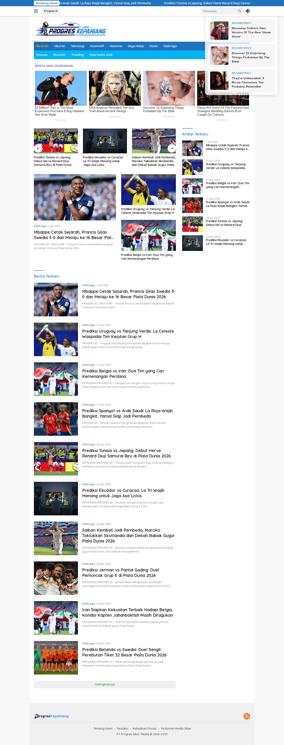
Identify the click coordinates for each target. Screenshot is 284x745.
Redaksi (122, 728)
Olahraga (170, 46)
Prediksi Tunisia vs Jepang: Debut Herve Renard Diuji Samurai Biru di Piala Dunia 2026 (197, 3)
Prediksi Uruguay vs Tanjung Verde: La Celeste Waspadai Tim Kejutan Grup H (148, 211)
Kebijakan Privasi (145, 728)
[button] (240, 11)
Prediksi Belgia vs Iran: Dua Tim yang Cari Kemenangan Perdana (147, 256)
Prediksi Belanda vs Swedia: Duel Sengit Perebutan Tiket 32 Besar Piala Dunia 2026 (124, 652)
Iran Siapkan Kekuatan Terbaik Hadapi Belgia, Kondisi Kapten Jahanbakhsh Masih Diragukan (127, 612)
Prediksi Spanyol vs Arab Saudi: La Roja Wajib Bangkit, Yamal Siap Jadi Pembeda (64, 3)
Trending (77, 55)
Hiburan (59, 46)
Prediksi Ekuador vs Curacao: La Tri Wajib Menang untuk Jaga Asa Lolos (103, 161)
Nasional (116, 46)
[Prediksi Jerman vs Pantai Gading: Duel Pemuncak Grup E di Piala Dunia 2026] (56, 578)
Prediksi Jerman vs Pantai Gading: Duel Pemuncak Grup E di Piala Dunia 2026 (120, 572)
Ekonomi (59, 55)
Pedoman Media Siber (176, 728)
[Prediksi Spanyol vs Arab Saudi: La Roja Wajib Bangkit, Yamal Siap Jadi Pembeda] (56, 419)
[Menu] (37, 11)
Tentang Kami (102, 728)
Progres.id (50, 11)
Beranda (42, 46)
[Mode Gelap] (248, 11)
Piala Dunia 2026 (100, 55)
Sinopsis (42, 55)
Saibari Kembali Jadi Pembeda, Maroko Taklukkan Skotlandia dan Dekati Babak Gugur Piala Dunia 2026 (153, 161)
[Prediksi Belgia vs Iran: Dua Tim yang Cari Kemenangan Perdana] (148, 235)
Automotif (97, 46)
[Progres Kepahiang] (70, 28)
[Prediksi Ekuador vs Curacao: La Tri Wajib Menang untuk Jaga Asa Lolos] (105, 141)
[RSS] (246, 716)
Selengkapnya (105, 684)
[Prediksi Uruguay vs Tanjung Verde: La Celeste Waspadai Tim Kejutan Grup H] (148, 189)
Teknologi (77, 46)
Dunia (154, 46)
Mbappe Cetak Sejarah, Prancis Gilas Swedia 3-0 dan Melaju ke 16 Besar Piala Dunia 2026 (74, 237)
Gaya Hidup (136, 46)
